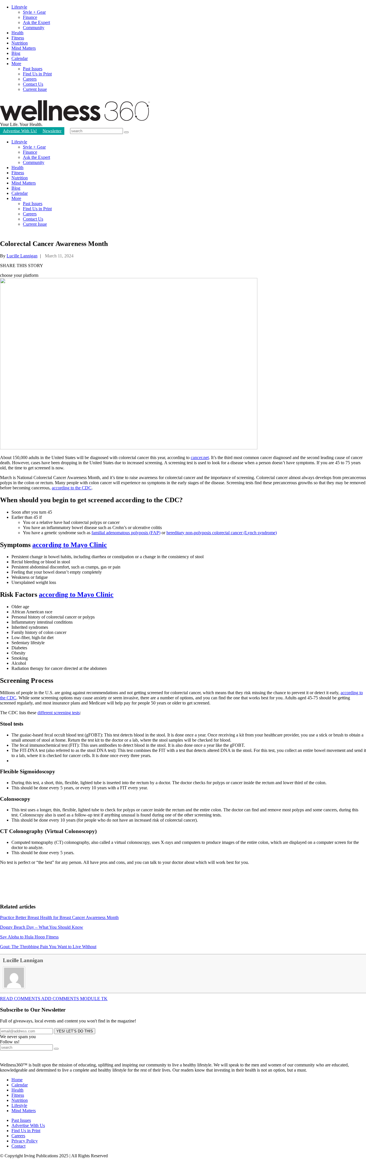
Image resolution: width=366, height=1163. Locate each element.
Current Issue (35, 89)
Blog (15, 53)
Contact (18, 1146)
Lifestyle (19, 7)
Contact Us (33, 84)
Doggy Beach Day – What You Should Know (41, 927)
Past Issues (32, 68)
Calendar (19, 58)
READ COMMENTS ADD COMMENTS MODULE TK (54, 998)
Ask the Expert (36, 22)
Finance (30, 17)
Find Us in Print (37, 73)
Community (33, 27)
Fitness (17, 37)
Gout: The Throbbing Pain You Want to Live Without (48, 946)
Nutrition (19, 43)
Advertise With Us (28, 1125)
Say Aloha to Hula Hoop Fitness (29, 936)
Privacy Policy (24, 1140)
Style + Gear (34, 12)
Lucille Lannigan (22, 255)
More (16, 63)
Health (17, 32)
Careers (30, 79)
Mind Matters (23, 48)
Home (17, 1079)
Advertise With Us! (20, 131)
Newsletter (52, 131)
